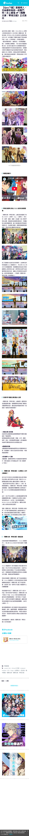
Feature (4, 670)
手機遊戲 (6, 666)
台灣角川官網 (6, 633)
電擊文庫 (9, 672)
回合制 (23, 670)
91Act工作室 (15, 668)
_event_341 (7, 668)
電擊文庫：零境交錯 (18, 672)
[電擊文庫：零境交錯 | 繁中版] (14, 639)
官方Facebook (7, 630)
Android (22, 668)
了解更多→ (11, 834)
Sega (12, 670)
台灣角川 (17, 670)
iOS (8, 670)
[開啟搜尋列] (18, 3)
